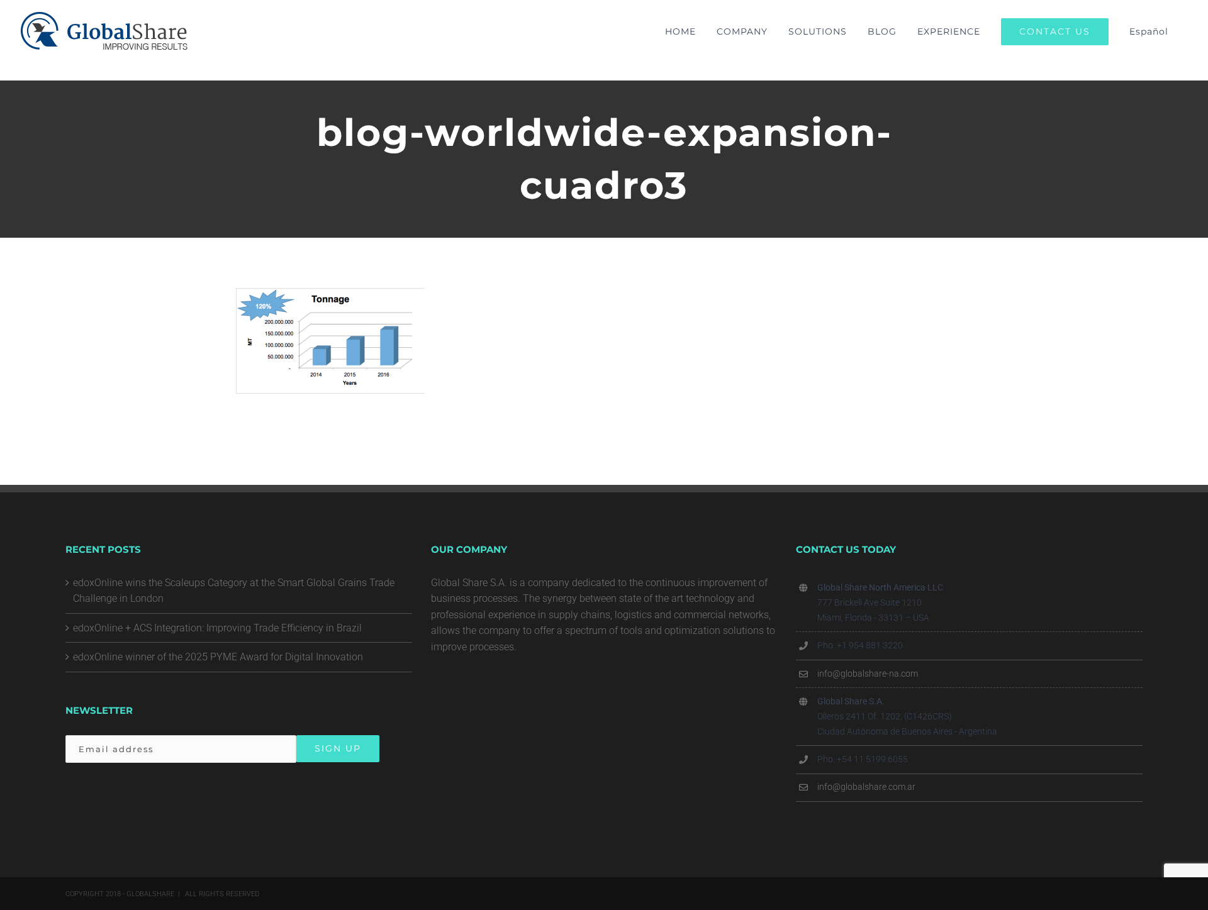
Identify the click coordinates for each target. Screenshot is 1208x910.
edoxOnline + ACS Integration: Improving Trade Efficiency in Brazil (217, 628)
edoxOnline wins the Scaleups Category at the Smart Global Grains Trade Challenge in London (233, 591)
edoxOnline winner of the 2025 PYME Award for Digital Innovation (218, 657)
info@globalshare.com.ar (866, 787)
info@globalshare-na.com (867, 674)
